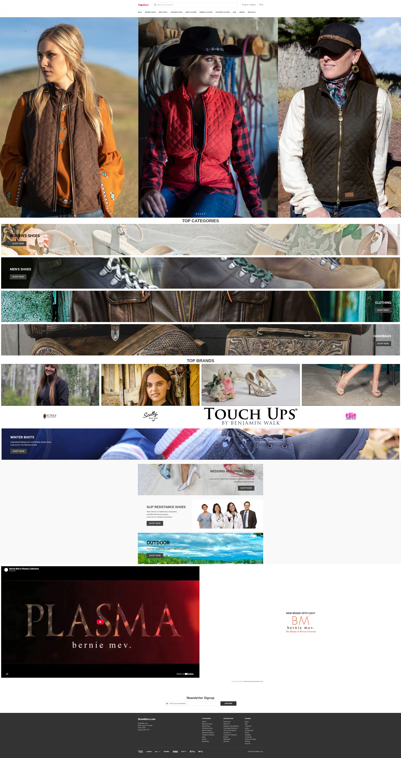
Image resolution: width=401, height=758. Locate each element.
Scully (247, 728)
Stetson (247, 741)
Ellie (246, 724)
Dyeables (248, 735)
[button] (18, 243)
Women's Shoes (150, 12)
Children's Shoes (177, 12)
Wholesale (252, 12)
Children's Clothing (223, 12)
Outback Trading (250, 739)
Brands (242, 12)
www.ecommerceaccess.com (253, 681)
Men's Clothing (191, 12)
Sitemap (226, 741)
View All (247, 743)
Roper (247, 722)
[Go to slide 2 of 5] (198, 213)
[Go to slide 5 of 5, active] (204, 213)
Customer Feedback (230, 735)
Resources (226, 722)
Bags (234, 12)
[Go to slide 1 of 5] (399, 115)
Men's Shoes (163, 12)
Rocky (247, 732)
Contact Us (227, 732)
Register (253, 5)
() (262, 5)
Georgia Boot (249, 730)
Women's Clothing (206, 12)
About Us (226, 724)
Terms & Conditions (229, 730)
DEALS (140, 12)
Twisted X (248, 726)
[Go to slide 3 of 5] (200, 213)
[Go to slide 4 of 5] (2, 115)
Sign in (246, 5)
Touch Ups (248, 737)
